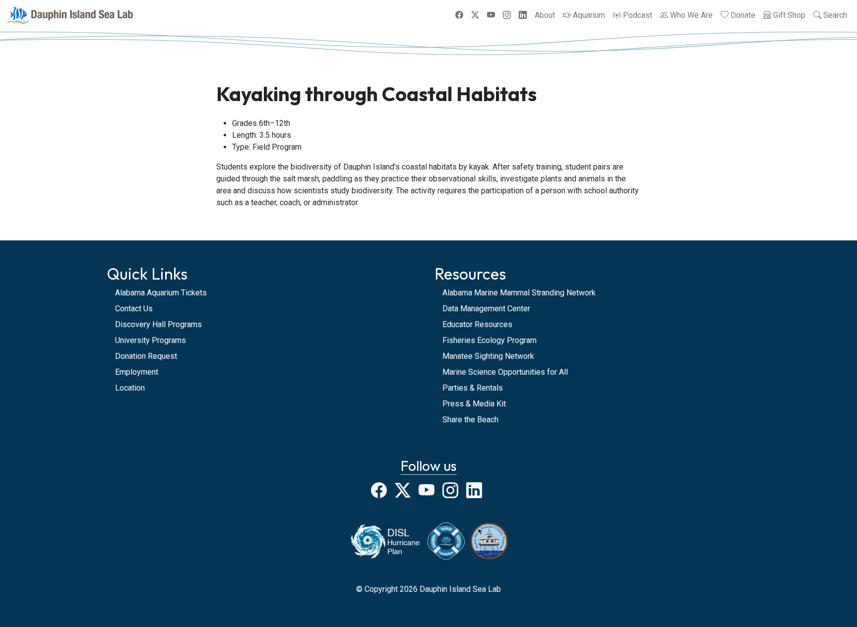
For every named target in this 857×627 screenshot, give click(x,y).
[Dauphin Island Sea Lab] (69, 15)
